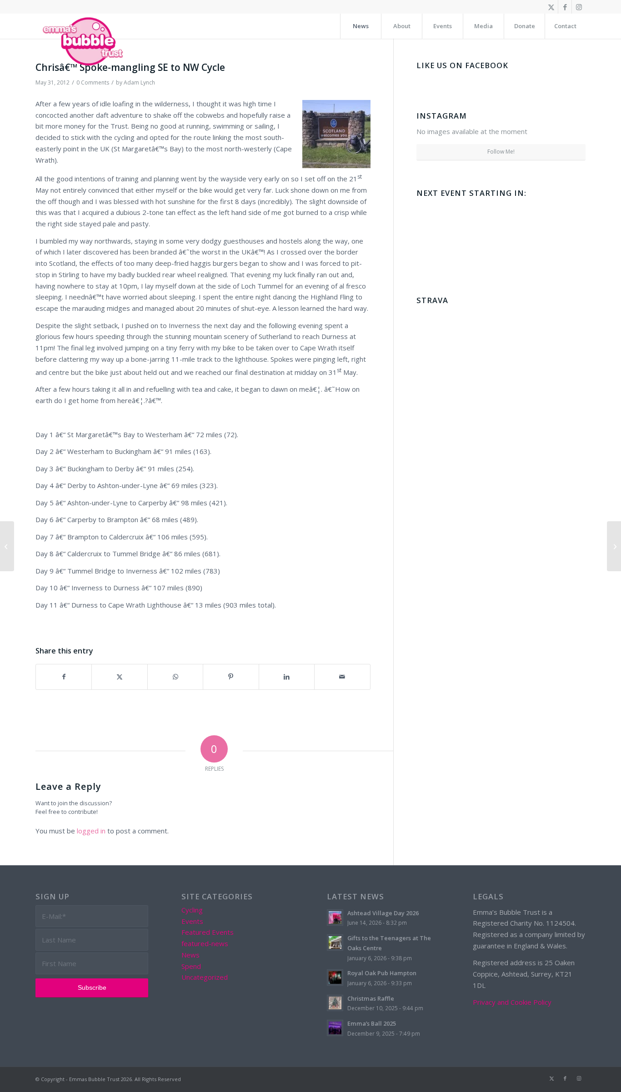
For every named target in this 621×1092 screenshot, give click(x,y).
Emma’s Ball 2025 (371, 1023)
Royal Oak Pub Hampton (381, 973)
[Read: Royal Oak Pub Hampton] (335, 977)
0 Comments (92, 82)
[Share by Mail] (342, 676)
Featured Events (207, 932)
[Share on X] (119, 676)
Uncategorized (204, 977)
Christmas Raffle (370, 998)
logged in (91, 830)
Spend (191, 966)
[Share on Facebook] (63, 676)
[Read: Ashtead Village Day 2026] (335, 917)
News (190, 954)
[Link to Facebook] (564, 7)
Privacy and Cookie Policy (512, 1002)
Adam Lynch (139, 82)
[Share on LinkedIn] (286, 676)
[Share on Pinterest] (230, 676)
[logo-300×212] (83, 41)
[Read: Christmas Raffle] (335, 1003)
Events (192, 921)
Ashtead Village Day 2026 (383, 913)
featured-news (204, 943)
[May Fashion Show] (7, 546)
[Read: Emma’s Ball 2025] (335, 1028)
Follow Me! (501, 151)
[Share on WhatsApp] (175, 676)
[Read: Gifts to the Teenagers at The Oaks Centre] (335, 942)
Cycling (192, 909)
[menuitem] (360, 26)
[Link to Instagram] (579, 7)
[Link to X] (551, 7)
